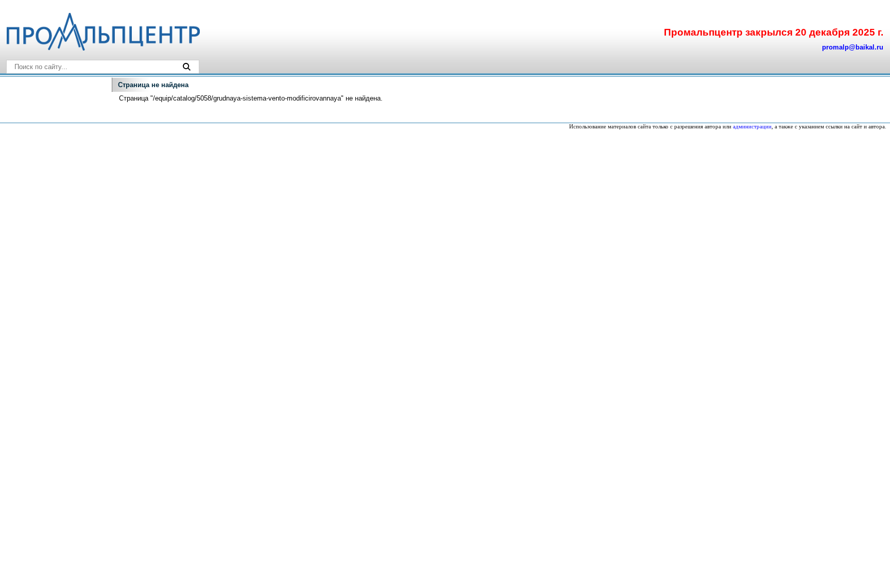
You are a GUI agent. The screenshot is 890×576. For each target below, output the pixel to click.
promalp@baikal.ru (852, 47)
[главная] (102, 48)
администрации (752, 126)
